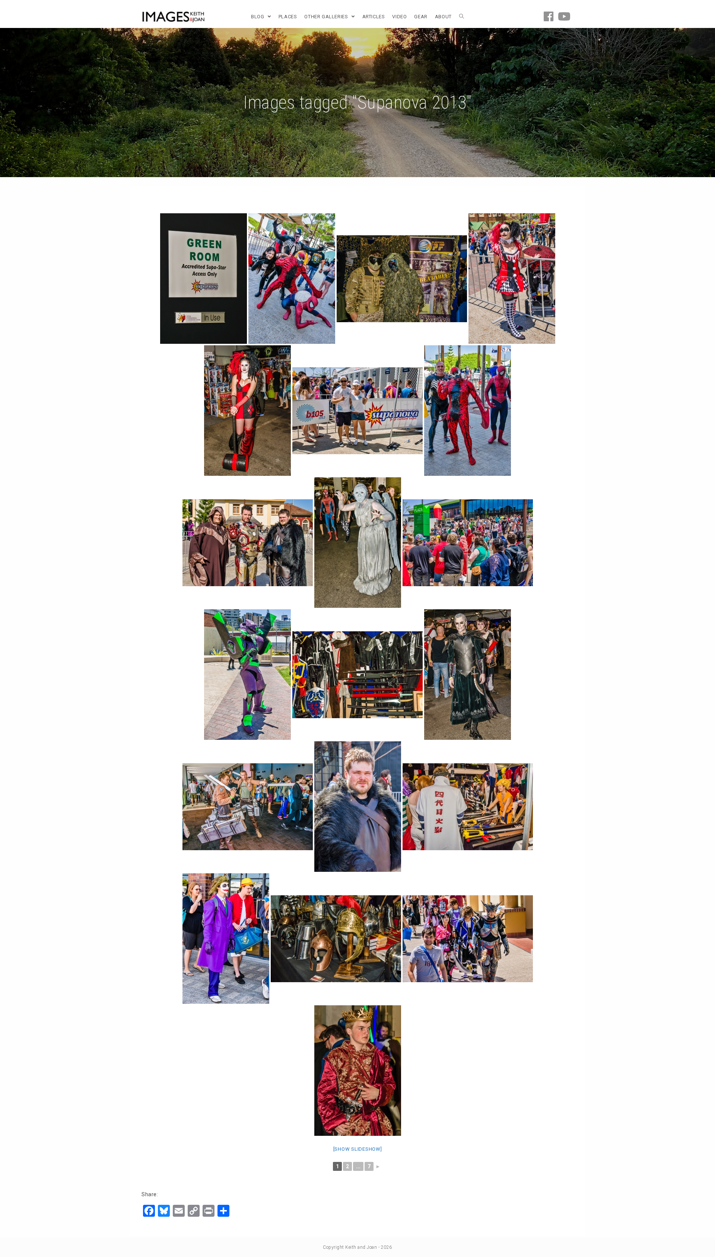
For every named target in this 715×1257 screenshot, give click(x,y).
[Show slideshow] (357, 1149)
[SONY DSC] (203, 278)
